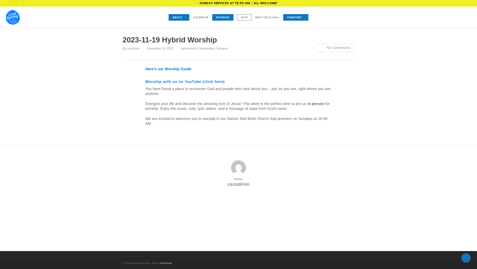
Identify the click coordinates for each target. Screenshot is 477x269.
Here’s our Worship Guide (168, 69)
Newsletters (207, 48)
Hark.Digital (166, 263)
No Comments (338, 48)
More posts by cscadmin (238, 197)
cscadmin (133, 48)
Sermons (222, 48)
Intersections (189, 48)
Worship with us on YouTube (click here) (185, 82)
